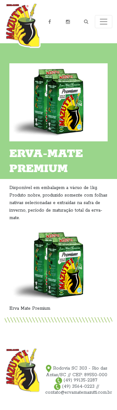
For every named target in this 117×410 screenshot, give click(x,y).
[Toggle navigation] (103, 21)
